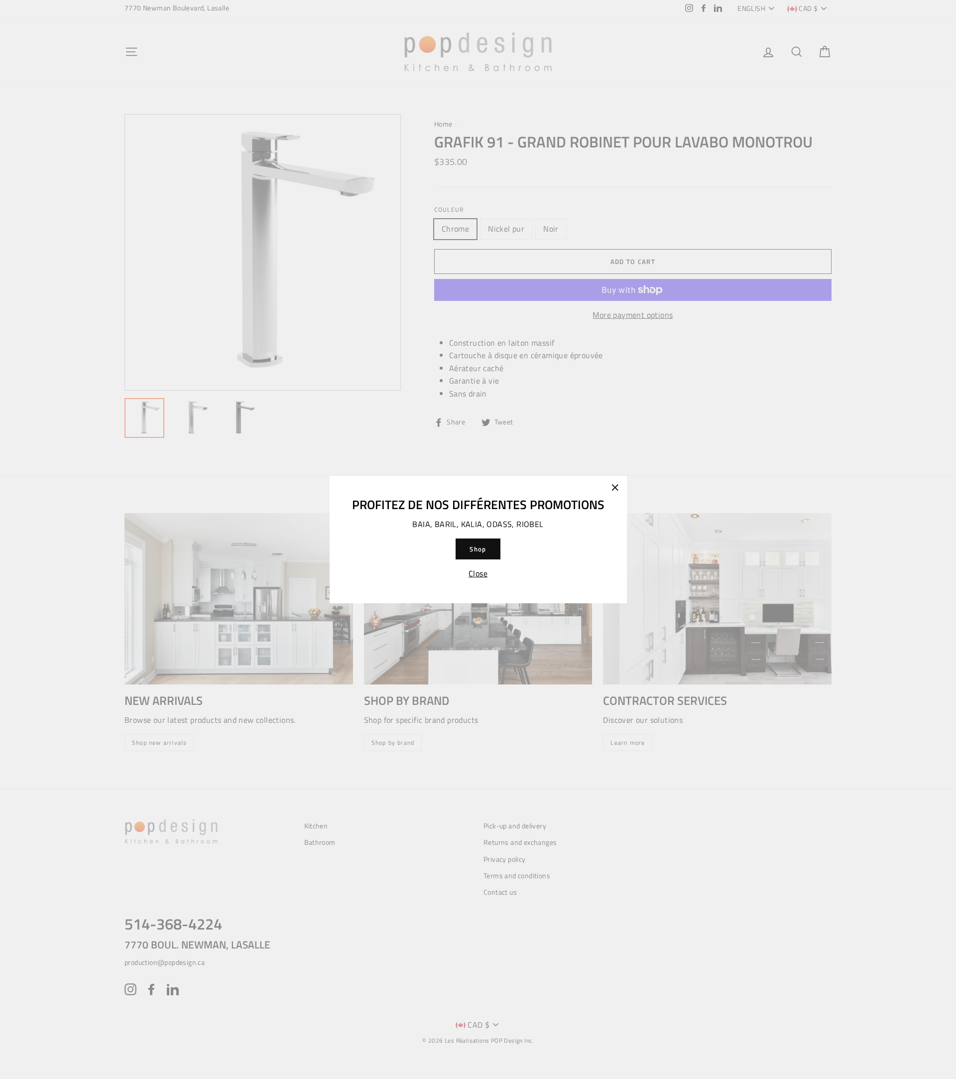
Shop (478, 549)
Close (478, 573)
